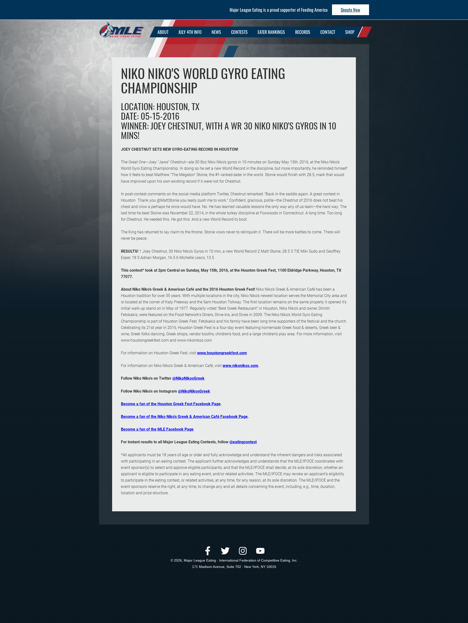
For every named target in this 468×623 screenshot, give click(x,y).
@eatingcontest (243, 442)
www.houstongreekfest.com (222, 353)
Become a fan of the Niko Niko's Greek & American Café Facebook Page (184, 416)
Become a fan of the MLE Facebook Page (157, 429)
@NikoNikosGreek (188, 378)
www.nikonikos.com (240, 365)
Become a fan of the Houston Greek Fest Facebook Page (171, 404)
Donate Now (350, 10)
